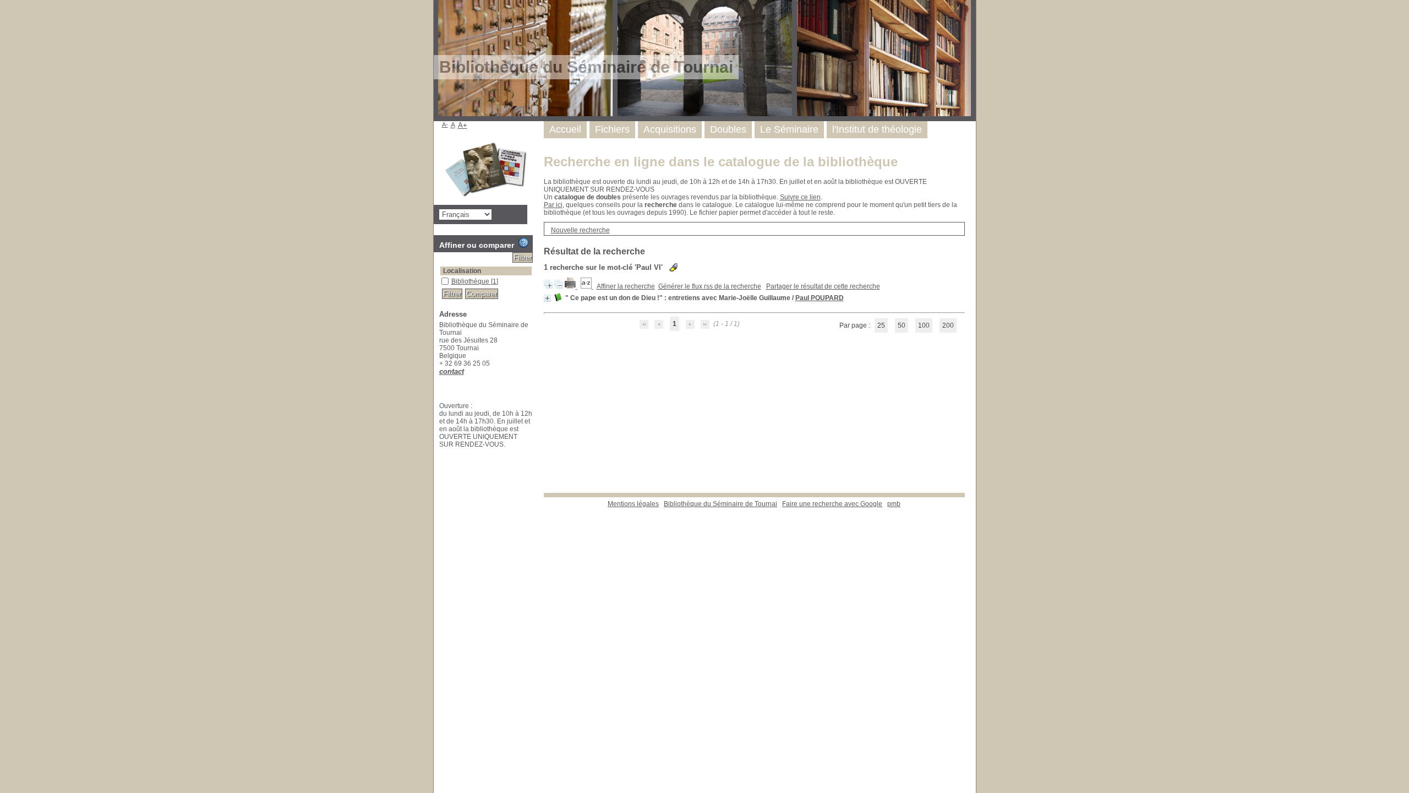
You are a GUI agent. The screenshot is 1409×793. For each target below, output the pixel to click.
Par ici (553, 205)
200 (948, 325)
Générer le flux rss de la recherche (709, 286)
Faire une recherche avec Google (832, 504)
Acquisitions (669, 129)
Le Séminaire (789, 129)
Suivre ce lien (800, 197)
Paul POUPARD (819, 298)
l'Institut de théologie (877, 129)
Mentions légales (633, 504)
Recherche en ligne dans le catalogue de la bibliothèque (721, 161)
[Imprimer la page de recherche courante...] (571, 286)
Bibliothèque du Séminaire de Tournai (720, 504)
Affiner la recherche (626, 286)
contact (451, 371)
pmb (893, 504)
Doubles (728, 129)
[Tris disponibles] (587, 286)
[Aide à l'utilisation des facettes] (523, 243)
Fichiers (612, 129)
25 (881, 325)
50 (901, 325)
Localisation (462, 271)
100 (924, 325)
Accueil (565, 129)
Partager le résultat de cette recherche (823, 286)
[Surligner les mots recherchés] (673, 267)
